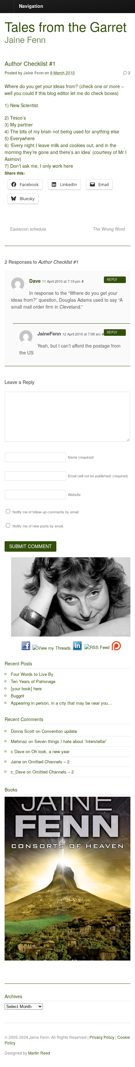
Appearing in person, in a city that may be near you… (61, 703)
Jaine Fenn (33, 73)
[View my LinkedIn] (77, 648)
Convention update (59, 731)
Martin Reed (39, 1053)
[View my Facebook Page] (26, 648)
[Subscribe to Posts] (96, 648)
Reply (112, 279)
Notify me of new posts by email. (38, 525)
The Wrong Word (109, 229)
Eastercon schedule (27, 229)
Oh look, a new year (50, 751)
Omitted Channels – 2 (48, 761)
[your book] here (26, 688)
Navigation (31, 6)
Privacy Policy (101, 1037)
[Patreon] (115, 648)
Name (81, 457)
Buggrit (17, 696)
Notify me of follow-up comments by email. (45, 511)
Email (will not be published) (98, 475)
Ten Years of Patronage (33, 681)
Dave (35, 280)
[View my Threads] (51, 648)
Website (74, 494)
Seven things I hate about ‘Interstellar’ (70, 741)
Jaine (16, 761)
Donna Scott (22, 731)
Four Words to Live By (32, 674)
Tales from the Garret (65, 26)
